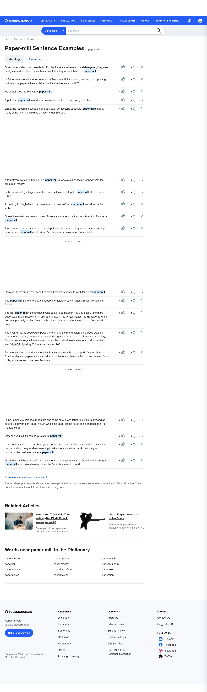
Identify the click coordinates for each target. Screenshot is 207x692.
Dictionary (64, 617)
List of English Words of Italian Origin (123, 516)
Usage (61, 650)
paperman (108, 575)
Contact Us (163, 617)
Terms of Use (115, 643)
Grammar (63, 637)
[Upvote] (123, 67)
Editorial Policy (116, 630)
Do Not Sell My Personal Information (119, 652)
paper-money (61, 564)
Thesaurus (64, 624)
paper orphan (61, 558)
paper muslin (12, 558)
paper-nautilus (13, 569)
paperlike (107, 569)
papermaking (61, 575)
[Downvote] (134, 67)
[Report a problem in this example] (142, 67)
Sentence (18, 39)
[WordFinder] (200, 20)
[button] (190, 20)
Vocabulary (64, 643)
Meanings (15, 59)
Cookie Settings (117, 637)
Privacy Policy (116, 624)
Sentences (51, 30)
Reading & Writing (68, 656)
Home (7, 39)
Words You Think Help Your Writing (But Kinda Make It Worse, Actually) (53, 518)
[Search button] (160, 30)
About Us (113, 617)
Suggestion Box (166, 624)
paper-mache (109, 558)
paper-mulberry (110, 564)
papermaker (12, 575)
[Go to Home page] (18, 20)
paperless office (63, 569)
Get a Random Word (19, 632)
